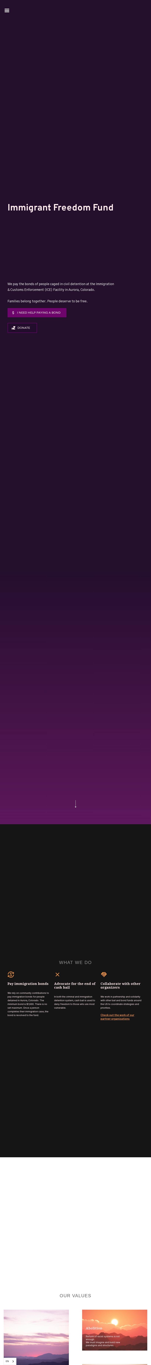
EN (7, 1361)
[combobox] (10, 1361)
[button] (7, 11)
